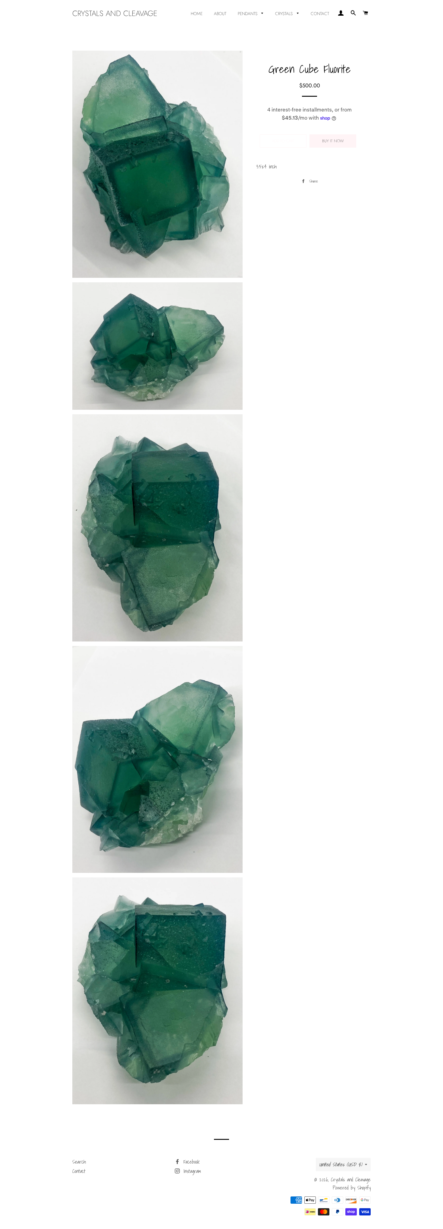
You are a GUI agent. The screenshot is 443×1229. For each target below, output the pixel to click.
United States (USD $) (340, 1164)
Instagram (191, 1171)
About (220, 14)
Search (79, 1162)
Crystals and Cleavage (114, 13)
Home (197, 14)
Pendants (248, 14)
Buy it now (333, 141)
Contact (320, 14)
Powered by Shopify (352, 1188)
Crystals (284, 14)
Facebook (190, 1162)
